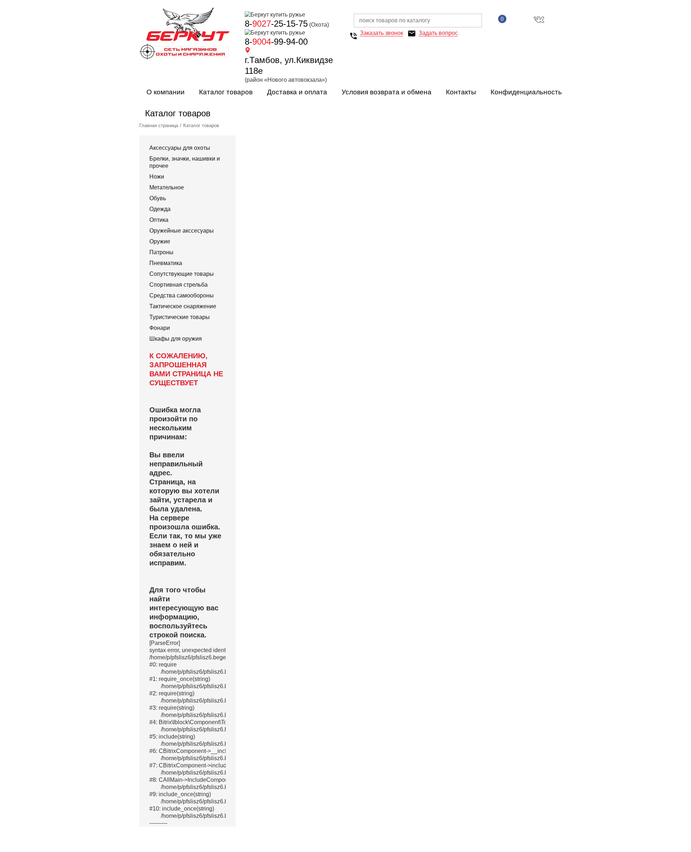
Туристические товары (179, 317)
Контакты (461, 92)
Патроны (161, 252)
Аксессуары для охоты (179, 148)
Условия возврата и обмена (387, 92)
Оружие (159, 241)
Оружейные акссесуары (181, 231)
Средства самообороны (181, 295)
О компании (165, 92)
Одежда (160, 209)
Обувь (157, 198)
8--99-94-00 (276, 41)
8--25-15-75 (276, 23)
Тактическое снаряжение (182, 306)
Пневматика (165, 263)
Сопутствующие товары (181, 274)
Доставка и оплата (297, 92)
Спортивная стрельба (178, 285)
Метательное (166, 187)
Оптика (158, 220)
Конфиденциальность (526, 92)
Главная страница (158, 125)
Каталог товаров (226, 92)
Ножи (156, 177)
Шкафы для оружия (175, 339)
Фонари (159, 328)
